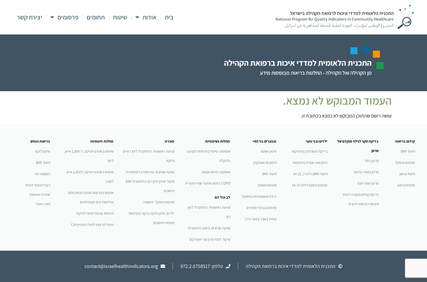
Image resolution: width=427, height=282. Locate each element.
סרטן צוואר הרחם (366, 172)
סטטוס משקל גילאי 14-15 (310, 185)
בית (169, 17)
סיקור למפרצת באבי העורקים (209, 239)
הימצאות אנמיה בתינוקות (310, 162)
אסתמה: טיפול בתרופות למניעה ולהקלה (208, 156)
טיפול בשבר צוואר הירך (260, 219)
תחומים (96, 17)
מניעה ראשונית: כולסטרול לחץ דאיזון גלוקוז (148, 156)
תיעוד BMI (408, 151)
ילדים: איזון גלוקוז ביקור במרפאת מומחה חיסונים (151, 218)
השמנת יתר (42, 173)
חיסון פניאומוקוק (265, 162)
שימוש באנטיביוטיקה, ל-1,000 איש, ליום (89, 156)
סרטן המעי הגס (368, 183)
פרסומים (68, 17)
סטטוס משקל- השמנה (158, 202)
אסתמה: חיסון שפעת (216, 172)
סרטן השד (371, 160)
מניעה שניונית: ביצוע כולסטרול (209, 228)
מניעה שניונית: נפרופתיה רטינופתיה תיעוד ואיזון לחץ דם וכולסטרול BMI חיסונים (150, 181)
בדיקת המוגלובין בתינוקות (310, 151)
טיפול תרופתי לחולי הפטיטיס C (92, 224)
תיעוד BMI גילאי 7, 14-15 (310, 173)
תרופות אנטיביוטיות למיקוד (95, 213)
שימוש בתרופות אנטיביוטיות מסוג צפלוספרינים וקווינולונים (91, 197)
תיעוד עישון (407, 173)
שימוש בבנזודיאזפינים (261, 207)
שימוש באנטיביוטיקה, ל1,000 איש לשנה (90, 177)
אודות (150, 17)
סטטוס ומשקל (405, 162)
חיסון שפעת (268, 151)
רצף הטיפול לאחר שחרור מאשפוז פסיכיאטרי (37, 194)
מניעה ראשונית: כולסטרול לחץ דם (209, 212)
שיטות (120, 17)
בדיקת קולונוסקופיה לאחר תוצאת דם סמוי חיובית (360, 199)
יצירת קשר (29, 17)
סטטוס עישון (406, 185)
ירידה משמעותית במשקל (259, 196)
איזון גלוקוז (42, 151)
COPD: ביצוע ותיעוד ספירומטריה (207, 183)
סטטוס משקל (267, 185)
